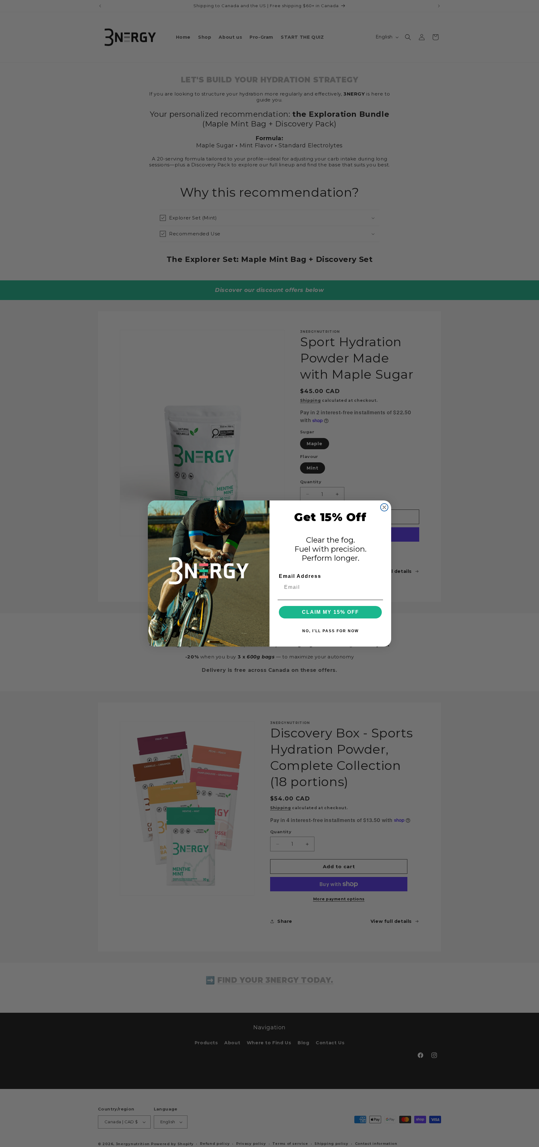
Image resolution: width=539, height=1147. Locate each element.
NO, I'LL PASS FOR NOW (330, 631)
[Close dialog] (384, 507)
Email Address (300, 576)
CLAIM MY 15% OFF (330, 612)
